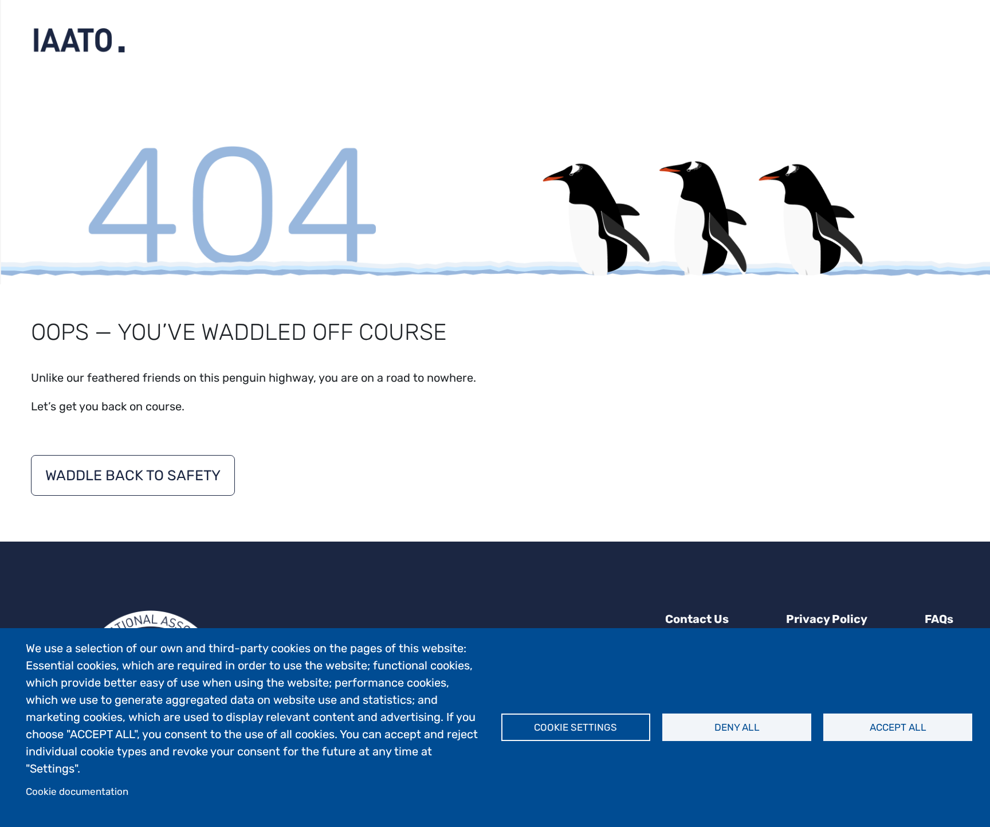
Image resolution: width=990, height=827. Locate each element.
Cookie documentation (77, 791)
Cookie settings (575, 727)
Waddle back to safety (133, 475)
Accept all (898, 727)
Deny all (737, 727)
